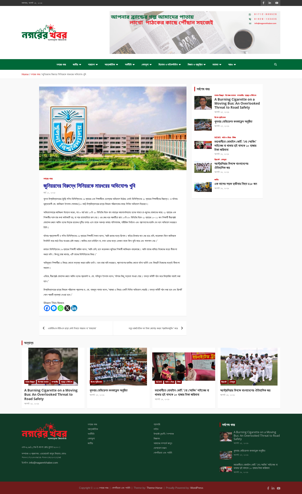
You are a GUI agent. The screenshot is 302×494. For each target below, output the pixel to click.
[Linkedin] (74, 308)
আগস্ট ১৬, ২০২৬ (221, 172)
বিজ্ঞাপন (157, 438)
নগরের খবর (61, 64)
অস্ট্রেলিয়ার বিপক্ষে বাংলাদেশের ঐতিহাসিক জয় (231, 165)
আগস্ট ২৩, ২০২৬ (221, 126)
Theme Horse (154, 487)
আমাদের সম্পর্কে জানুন (163, 443)
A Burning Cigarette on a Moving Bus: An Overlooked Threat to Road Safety (237, 103)
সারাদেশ (91, 64)
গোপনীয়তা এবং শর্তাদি (163, 452)
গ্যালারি (157, 424)
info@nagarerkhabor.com (43, 462)
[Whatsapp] (60, 308)
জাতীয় (75, 64)
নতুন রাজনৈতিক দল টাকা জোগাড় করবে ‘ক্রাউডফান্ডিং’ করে (153, 328)
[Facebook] (47, 308)
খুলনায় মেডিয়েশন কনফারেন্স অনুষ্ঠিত (233, 121)
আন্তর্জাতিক (110, 64)
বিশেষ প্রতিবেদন (220, 117)
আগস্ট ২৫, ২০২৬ (221, 112)
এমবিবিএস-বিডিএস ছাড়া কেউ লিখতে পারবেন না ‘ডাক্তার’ (72, 328)
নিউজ (234, 137)
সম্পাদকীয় (240, 95)
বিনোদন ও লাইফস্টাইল (168, 64)
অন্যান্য (28, 342)
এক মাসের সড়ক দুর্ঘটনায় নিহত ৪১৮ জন (235, 183)
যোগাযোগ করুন (160, 447)
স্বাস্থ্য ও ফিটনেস (250, 95)
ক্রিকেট (217, 159)
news (217, 137)
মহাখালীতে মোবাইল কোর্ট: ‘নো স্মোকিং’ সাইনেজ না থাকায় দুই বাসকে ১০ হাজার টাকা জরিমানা (235, 145)
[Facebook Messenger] (54, 308)
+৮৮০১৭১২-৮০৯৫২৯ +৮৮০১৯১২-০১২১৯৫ (41, 457)
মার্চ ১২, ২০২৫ (49, 192)
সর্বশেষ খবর (203, 89)
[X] (67, 308)
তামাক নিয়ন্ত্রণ (219, 95)
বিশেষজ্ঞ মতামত (230, 95)
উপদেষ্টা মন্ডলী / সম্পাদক (164, 433)
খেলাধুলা (145, 64)
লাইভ (156, 429)
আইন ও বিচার (226, 137)
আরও (230, 64)
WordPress (196, 487)
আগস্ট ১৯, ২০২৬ (221, 154)
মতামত (215, 64)
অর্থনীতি (128, 64)
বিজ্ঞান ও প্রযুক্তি (195, 64)
